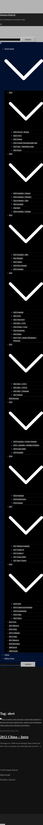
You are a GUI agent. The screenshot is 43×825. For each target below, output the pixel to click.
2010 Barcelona (14, 644)
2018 (10, 456)
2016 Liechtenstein (19, 611)
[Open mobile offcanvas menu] (1, 24)
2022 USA (17, 316)
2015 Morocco (14, 626)
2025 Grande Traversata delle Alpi (25, 143)
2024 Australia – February (22, 197)
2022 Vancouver (19, 320)
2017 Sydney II (18, 550)
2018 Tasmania (18, 496)
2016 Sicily (17, 604)
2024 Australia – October (22, 211)
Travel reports (9, 49)
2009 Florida (13, 651)
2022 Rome (17, 334)
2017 (10, 507)
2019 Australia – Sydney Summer (25, 441)
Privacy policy (7, 779)
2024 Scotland (18, 204)
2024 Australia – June (20, 201)
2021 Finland (17, 395)
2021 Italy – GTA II (20, 387)
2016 (10, 564)
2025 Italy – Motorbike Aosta (23, 146)
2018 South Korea (19, 499)
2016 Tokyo (17, 618)
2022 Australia (18, 312)
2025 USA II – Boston (21, 132)
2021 (10, 344)
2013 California (14, 633)
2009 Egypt (13, 647)
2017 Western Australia (21, 546)
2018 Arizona (18, 503)
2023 (10, 215)
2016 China (17, 615)
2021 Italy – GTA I (20, 384)
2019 (10, 402)
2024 (10, 154)
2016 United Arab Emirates (22, 607)
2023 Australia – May (20, 255)
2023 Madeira (18, 258)
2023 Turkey (17, 262)
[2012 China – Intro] (21, 725)
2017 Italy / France (19, 560)
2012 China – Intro (14, 737)
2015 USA (12, 622)
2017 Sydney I (18, 553)
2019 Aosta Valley (19, 449)
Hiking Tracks (9, 658)
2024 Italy (16, 208)
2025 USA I (17, 136)
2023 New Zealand (20, 265)
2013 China (13, 629)
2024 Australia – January (22, 193)
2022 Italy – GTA (19, 323)
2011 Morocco (14, 640)
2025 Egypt (17, 150)
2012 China (13, 637)
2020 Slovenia (14, 398)
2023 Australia (18, 269)
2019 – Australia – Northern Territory (26, 445)
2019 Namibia (18, 452)
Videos (6, 655)
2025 (10, 92)
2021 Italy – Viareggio (21, 391)
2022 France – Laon (20, 327)
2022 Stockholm (19, 330)
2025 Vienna (17, 139)
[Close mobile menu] (1, 43)
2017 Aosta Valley (19, 557)
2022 (10, 273)
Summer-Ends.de (7, 14)
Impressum (5, 775)
